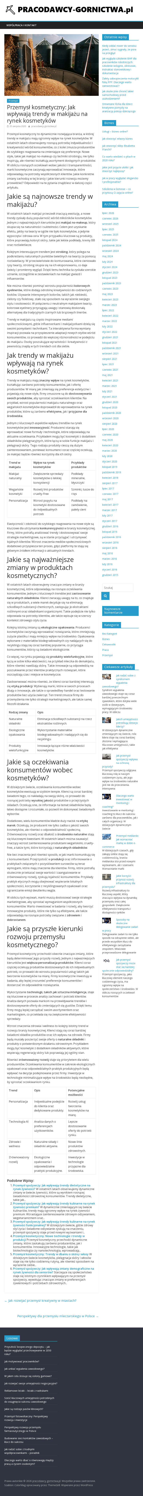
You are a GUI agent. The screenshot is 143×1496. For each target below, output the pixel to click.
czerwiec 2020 (110, 434)
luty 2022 (107, 326)
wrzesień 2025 (110, 223)
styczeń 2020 (109, 461)
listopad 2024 (109, 240)
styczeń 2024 (109, 267)
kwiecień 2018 (110, 477)
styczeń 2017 (109, 521)
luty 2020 (107, 456)
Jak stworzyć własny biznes (117, 138)
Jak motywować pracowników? (24, 1361)
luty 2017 (107, 515)
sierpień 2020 (109, 423)
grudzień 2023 (110, 272)
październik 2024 (111, 245)
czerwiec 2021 (110, 369)
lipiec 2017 (108, 488)
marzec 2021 (109, 386)
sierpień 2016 (109, 548)
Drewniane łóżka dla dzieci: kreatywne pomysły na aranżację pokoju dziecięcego (119, 107)
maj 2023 (107, 294)
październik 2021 (111, 348)
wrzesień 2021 (110, 353)
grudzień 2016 (110, 526)
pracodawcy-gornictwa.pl (44, 126)
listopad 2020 (109, 407)
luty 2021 (107, 391)
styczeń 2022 (109, 331)
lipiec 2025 (108, 229)
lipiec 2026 (108, 213)
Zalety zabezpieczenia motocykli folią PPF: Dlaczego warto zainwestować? (120, 82)
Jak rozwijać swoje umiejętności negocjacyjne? (30, 1383)
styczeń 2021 (109, 396)
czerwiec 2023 (110, 288)
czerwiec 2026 (110, 218)
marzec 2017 (109, 510)
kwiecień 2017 (110, 504)
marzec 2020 (109, 450)
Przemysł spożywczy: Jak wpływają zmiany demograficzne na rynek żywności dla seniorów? (53, 1270)
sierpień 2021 (109, 358)
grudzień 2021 (110, 337)
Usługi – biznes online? (115, 131)
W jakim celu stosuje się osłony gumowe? (28, 1376)
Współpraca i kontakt (21, 25)
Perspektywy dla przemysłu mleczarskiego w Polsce (58, 1316)
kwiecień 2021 (110, 380)
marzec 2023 (109, 304)
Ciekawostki (109, 644)
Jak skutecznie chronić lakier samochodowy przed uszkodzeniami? (118, 95)
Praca (105, 649)
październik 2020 (111, 413)
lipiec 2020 (108, 429)
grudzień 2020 (110, 402)
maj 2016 (107, 553)
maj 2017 (107, 499)
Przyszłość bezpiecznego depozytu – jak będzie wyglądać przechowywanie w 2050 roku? (27, 1350)
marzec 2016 (109, 558)
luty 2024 (107, 261)
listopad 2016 (109, 531)
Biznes (106, 639)
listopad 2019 (109, 467)
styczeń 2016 (109, 569)
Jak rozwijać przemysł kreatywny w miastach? (40, 1300)
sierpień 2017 (109, 483)
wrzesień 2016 (110, 542)
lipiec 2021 (108, 364)
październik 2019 (111, 472)
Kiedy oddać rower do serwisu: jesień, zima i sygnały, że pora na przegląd (119, 49)
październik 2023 (111, 283)
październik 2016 (111, 537)
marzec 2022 (109, 321)
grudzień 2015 (110, 575)
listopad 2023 (109, 277)
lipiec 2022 (108, 310)
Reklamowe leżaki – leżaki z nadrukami (26, 1390)
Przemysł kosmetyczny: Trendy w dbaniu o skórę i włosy (51, 1254)
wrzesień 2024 (110, 250)
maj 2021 (107, 375)
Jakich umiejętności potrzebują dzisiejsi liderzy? (127, 723)
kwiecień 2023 (110, 299)
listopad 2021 (109, 342)
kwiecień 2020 (110, 445)
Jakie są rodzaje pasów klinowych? (23, 1409)
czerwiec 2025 (110, 234)
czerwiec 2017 (110, 494)
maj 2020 (107, 440)
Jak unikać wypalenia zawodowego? (24, 1368)
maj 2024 (107, 256)
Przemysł (13, 100)
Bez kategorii (109, 633)
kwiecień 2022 (110, 315)
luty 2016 (107, 564)
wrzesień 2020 (110, 418)
